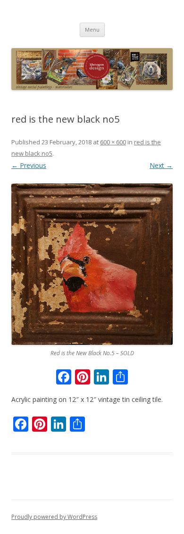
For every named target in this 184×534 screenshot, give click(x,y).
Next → (161, 165)
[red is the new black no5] (92, 264)
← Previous (28, 165)
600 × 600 (113, 142)
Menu (92, 29)
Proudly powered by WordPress (54, 517)
